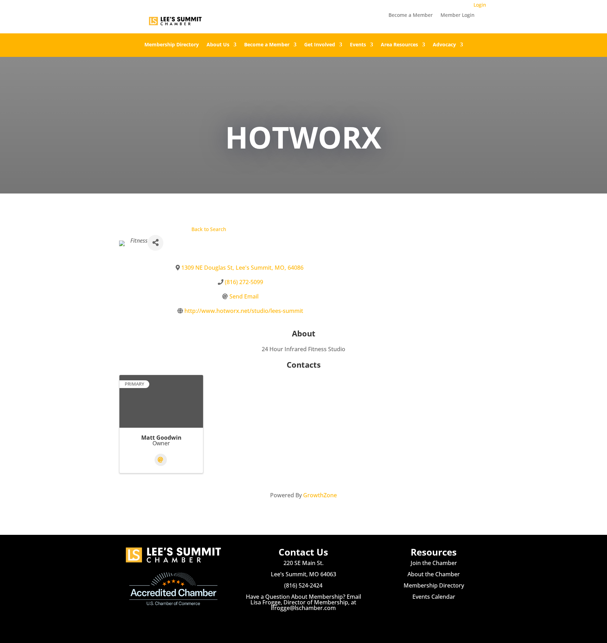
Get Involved (319, 45)
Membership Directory (171, 45)
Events (358, 45)
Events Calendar (433, 597)
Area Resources (399, 45)
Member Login (457, 15)
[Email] (161, 460)
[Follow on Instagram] (303, 622)
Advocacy (444, 45)
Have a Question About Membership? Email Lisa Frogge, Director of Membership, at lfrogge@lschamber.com (303, 602)
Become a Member (411, 15)
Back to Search (208, 229)
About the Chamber (433, 574)
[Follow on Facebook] (289, 622)
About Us (218, 45)
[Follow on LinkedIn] (317, 622)
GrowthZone (320, 495)
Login (480, 4)
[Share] (155, 243)
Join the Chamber (434, 563)
